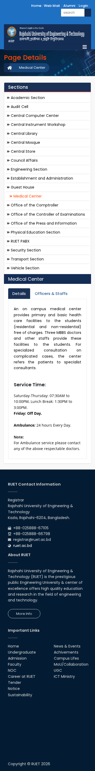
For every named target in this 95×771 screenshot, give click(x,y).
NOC (12, 670)
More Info (24, 613)
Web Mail (52, 5)
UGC (58, 670)
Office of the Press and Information (43, 223)
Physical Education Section (35, 232)
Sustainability (20, 695)
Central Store (22, 151)
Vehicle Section (24, 268)
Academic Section (27, 97)
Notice (14, 688)
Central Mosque (25, 142)
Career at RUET (21, 676)
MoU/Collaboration (71, 664)
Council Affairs (24, 160)
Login (83, 5)
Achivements (66, 652)
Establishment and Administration (41, 178)
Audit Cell (19, 106)
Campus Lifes (66, 658)
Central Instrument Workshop (37, 124)
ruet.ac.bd (22, 545)
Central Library (23, 133)
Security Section (25, 250)
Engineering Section (28, 169)
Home (36, 5)
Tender (14, 682)
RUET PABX (20, 241)
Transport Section (27, 259)
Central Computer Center (34, 115)
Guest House (22, 187)
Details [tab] (19, 293)
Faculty (14, 664)
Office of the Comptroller (34, 205)
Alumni (69, 5)
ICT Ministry (64, 676)
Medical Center (32, 67)
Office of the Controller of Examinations (47, 214)
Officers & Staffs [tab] (51, 293)
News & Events (67, 646)
